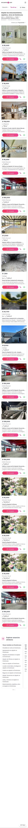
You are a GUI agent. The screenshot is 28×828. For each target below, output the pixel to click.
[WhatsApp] (24, 59)
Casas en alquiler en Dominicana (11, 663)
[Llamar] (20, 59)
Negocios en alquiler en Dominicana (12, 673)
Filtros (23, 7)
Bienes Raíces (9, 17)
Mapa (23, 825)
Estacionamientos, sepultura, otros (10, 18)
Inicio (2, 17)
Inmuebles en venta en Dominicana (11, 648)
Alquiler (17, 17)
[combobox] (18, 22)
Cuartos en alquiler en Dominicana (11, 670)
